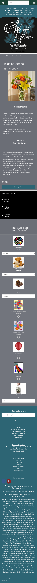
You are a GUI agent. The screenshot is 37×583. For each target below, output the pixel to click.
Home (3, 55)
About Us (18, 460)
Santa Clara (24, 522)
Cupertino (31, 530)
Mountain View (16, 491)
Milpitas (25, 508)
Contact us (18, 462)
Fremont (31, 508)
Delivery (18, 464)
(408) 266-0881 (19, 51)
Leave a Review (18, 466)
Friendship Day (10, 55)
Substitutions (18, 471)
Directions (18, 437)
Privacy (18, 468)
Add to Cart (18, 187)
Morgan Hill (6, 491)
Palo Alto (24, 491)
